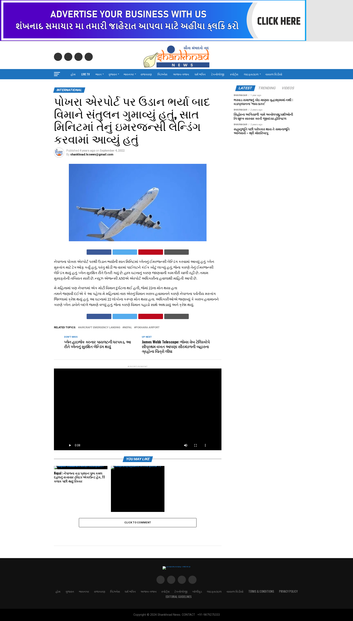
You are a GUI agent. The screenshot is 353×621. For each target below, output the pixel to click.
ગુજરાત (112, 74)
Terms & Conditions (261, 591)
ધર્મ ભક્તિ (200, 74)
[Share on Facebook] (99, 252)
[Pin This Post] (150, 252)
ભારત (98, 74)
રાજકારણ (146, 74)
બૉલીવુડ (197, 591)
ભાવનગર (129, 74)
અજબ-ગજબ (181, 74)
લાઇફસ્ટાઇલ (251, 74)
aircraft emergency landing (100, 327)
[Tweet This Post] (125, 252)
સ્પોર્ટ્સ (234, 74)
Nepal (128, 327)
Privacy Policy (288, 591)
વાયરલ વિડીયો (273, 74)
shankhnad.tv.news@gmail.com (91, 154)
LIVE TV (85, 74)
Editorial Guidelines (179, 596)
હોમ (73, 74)
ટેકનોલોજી (217, 74)
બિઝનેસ (162, 74)
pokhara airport (148, 327)
